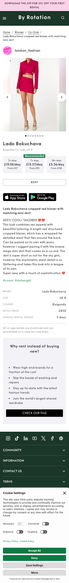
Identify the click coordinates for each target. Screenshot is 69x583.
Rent (34, 182)
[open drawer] (4, 18)
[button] (34, 450)
